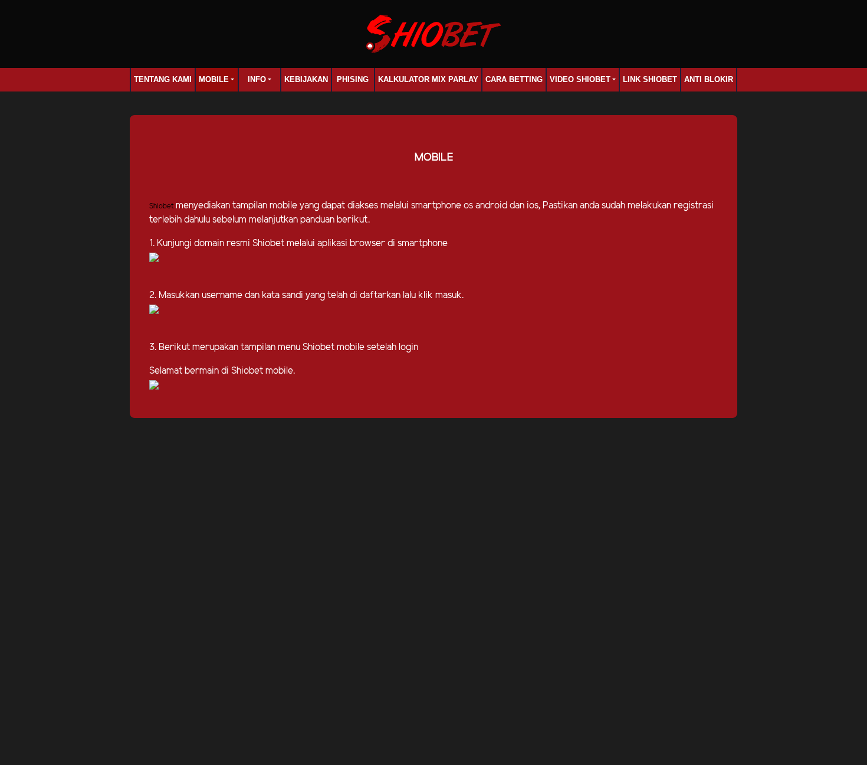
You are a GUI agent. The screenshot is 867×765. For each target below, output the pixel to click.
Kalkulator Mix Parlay (428, 79)
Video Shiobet (580, 79)
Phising (353, 79)
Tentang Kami (163, 79)
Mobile (214, 79)
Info (257, 79)
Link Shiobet (650, 79)
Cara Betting (514, 79)
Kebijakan (306, 79)
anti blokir (708, 79)
